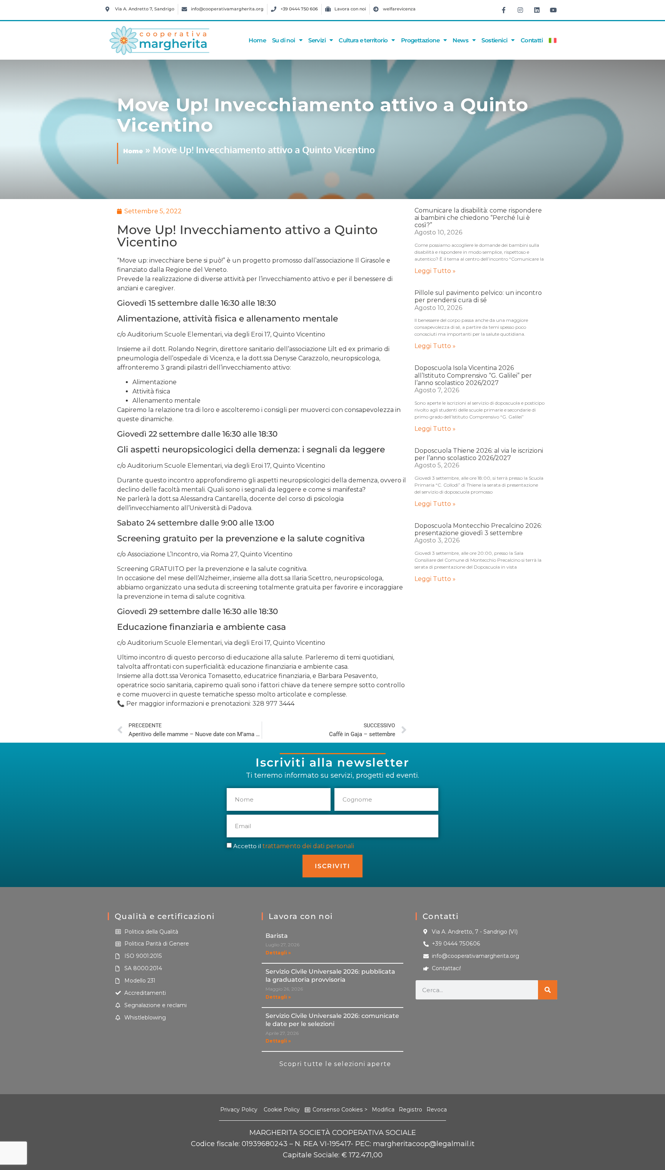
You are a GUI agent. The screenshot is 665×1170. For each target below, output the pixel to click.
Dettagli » (278, 953)
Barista (277, 935)
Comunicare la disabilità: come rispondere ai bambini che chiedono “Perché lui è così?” (478, 218)
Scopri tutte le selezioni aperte (335, 1064)
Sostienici (494, 40)
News (460, 40)
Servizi (317, 40)
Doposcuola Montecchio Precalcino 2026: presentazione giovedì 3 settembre (478, 529)
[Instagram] (520, 10)
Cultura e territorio (363, 40)
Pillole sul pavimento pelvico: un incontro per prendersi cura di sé (478, 296)
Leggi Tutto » (435, 271)
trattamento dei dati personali (308, 845)
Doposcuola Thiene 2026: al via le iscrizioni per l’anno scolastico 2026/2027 (478, 454)
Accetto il (293, 845)
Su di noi (283, 40)
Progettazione (420, 40)
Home (257, 40)
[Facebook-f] (504, 10)
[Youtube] (553, 10)
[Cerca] (547, 989)
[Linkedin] (537, 10)
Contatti (532, 40)
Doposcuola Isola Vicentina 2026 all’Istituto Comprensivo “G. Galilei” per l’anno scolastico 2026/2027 (473, 375)
